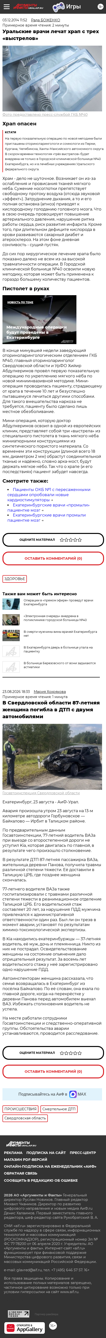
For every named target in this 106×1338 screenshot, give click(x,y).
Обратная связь (20, 1173)
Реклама (13, 1153)
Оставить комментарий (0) (53, 558)
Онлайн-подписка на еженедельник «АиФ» (50, 1166)
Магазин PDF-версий (25, 1159)
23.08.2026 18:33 (16, 691)
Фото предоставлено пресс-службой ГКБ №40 (45, 114)
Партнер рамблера (46, 1314)
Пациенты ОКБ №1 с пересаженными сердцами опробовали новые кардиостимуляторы (48, 494)
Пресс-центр (83, 1153)
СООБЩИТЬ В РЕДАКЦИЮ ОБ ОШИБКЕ (41, 1180)
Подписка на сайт (46, 1153)
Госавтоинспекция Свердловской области (41, 793)
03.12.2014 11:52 (14, 20)
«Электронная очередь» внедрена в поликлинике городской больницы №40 (55, 618)
